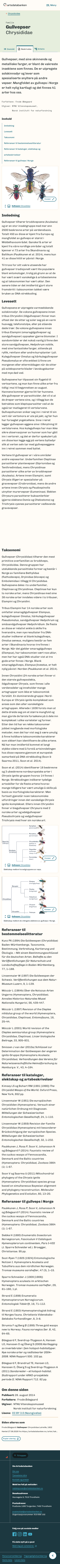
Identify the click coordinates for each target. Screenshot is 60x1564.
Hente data (7, 1560)
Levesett (8, 131)
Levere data (20, 1560)
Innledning (9, 126)
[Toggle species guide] (53, 1555)
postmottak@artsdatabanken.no (27, 1511)
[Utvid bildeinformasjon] (7, 206)
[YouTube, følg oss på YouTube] (30, 1534)
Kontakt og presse (20, 1479)
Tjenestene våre (19, 1475)
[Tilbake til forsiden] (15, 5)
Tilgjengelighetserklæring (35, 1556)
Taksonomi (9, 137)
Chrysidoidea (14, 13)
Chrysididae (21, 206)
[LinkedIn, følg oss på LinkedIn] (25, 1534)
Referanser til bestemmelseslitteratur (22, 143)
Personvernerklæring (12, 1556)
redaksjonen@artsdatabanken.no (27, 1488)
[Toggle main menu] (51, 5)
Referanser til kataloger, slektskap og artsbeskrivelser (22, 152)
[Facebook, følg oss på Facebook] (14, 1534)
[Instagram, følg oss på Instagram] (20, 1534)
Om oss (15, 1471)
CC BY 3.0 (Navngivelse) (26, 1413)
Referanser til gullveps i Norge (18, 160)
